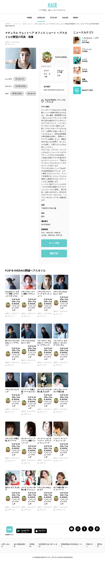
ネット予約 (54, 243)
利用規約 (32, 545)
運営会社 (99, 545)
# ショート (20, 79)
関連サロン (89, 545)
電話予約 (54, 253)
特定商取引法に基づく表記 (48, 545)
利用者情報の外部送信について (72, 545)
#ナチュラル (17, 93)
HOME (29, 18)
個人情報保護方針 (19, 545)
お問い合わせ (5, 545)
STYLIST (53, 18)
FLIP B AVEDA (61, 57)
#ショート (32, 93)
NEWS (75, 18)
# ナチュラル (20, 86)
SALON (65, 18)
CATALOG (41, 18)
